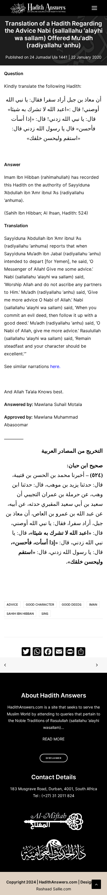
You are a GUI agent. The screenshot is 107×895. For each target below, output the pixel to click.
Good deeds (71, 604)
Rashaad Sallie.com (53, 888)
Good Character (40, 604)
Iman (93, 604)
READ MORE (53, 739)
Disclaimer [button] (53, 758)
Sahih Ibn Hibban (20, 614)
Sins (44, 614)
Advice (12, 604)
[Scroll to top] (96, 883)
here (54, 366)
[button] (94, 8)
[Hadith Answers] (38, 7)
